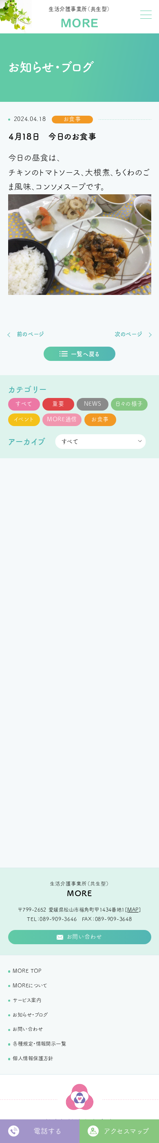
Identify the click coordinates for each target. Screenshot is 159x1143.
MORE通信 (62, 419)
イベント (24, 419)
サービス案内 (27, 1000)
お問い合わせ (28, 1029)
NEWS (93, 404)
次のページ (129, 334)
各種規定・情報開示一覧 (39, 1043)
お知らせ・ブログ (30, 1014)
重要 (58, 404)
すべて (23, 404)
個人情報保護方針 (33, 1058)
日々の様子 (129, 404)
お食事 (100, 419)
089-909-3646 (58, 919)
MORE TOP (27, 970)
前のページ (31, 334)
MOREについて (30, 985)
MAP (132, 909)
